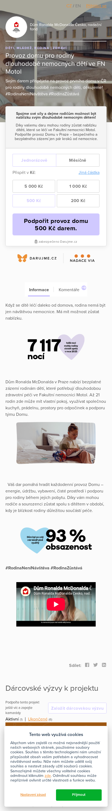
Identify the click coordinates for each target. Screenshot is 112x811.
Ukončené (38, 719)
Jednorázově (34, 160)
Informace (39, 290)
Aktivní (12, 719)
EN (78, 6)
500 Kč (34, 200)
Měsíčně (77, 160)
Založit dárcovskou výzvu (77, 708)
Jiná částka (89, 172)
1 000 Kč (78, 186)
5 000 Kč (33, 186)
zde (48, 775)
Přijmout (78, 795)
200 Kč (78, 200)
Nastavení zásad (33, 795)
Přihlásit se (96, 6)
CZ (69, 6)
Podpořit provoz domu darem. (56, 224)
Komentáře (72, 289)
